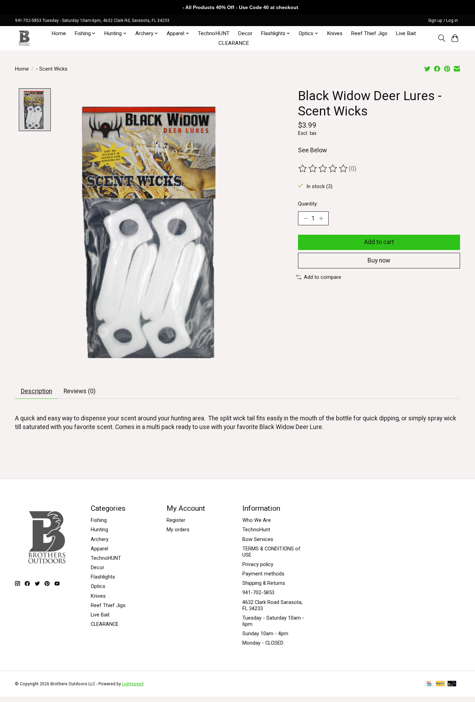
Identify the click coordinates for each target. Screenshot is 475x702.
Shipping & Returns (263, 583)
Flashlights (103, 577)
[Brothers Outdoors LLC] (24, 38)
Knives (335, 33)
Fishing (99, 520)
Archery (99, 539)
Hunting (99, 529)
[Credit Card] (429, 684)
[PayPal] (440, 684)
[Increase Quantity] (321, 218)
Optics (98, 586)
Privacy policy (257, 564)
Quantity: (308, 204)
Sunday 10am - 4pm (265, 633)
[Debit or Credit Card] (452, 684)
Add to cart (379, 242)
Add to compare (322, 277)
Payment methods (263, 574)
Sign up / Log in (443, 20)
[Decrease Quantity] (306, 218)
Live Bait (406, 33)
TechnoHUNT (214, 33)
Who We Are (256, 520)
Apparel (99, 549)
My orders (178, 529)
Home (58, 33)
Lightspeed (133, 683)
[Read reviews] (323, 168)
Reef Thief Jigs (369, 33)
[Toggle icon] (441, 38)
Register (176, 520)
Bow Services (257, 539)
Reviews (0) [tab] (80, 391)
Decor (245, 33)
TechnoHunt (256, 529)
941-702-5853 (258, 592)
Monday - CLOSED (262, 643)
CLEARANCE (233, 43)
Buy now (379, 260)
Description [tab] (36, 391)
